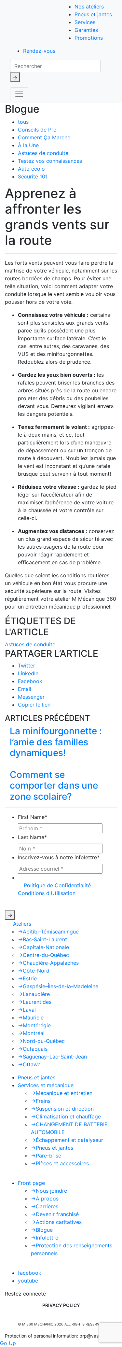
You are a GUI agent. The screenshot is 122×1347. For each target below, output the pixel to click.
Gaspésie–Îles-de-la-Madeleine (58, 986)
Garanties (86, 30)
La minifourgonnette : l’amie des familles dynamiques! (56, 741)
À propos (45, 1198)
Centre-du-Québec (43, 955)
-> (9, 915)
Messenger (31, 697)
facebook (29, 1273)
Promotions (89, 38)
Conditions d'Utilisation (46, 893)
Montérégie (34, 1025)
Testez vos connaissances (50, 161)
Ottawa (29, 1064)
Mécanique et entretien (61, 1093)
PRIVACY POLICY (61, 1305)
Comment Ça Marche (44, 137)
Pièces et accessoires (60, 1163)
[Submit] (15, 77)
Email (24, 689)
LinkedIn (28, 673)
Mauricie (31, 1017)
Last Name (32, 837)
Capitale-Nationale (43, 947)
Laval (27, 1009)
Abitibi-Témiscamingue (48, 931)
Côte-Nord (33, 970)
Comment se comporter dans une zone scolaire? (54, 785)
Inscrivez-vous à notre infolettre (59, 857)
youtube (28, 1280)
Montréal (31, 1033)
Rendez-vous (39, 51)
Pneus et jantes (93, 14)
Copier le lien (34, 704)
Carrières (44, 1206)
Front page (31, 1183)
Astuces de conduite (43, 153)
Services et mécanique (46, 1085)
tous (23, 122)
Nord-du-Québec (41, 1041)
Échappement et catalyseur (67, 1140)
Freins (40, 1101)
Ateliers (22, 923)
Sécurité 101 (32, 176)
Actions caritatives (56, 1222)
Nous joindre (49, 1190)
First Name (32, 817)
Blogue (42, 1230)
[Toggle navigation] (19, 93)
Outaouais (32, 1048)
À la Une (28, 145)
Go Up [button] (8, 1343)
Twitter (26, 665)
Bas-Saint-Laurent (42, 939)
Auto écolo (31, 168)
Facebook (30, 681)
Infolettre (44, 1237)
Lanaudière (34, 994)
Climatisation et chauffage (66, 1116)
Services (85, 22)
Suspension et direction (62, 1108)
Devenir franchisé (55, 1214)
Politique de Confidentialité (57, 885)
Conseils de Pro (37, 129)
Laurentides (34, 1002)
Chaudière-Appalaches (48, 963)
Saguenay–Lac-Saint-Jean (52, 1056)
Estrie (27, 978)
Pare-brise (46, 1155)
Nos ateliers (89, 6)
